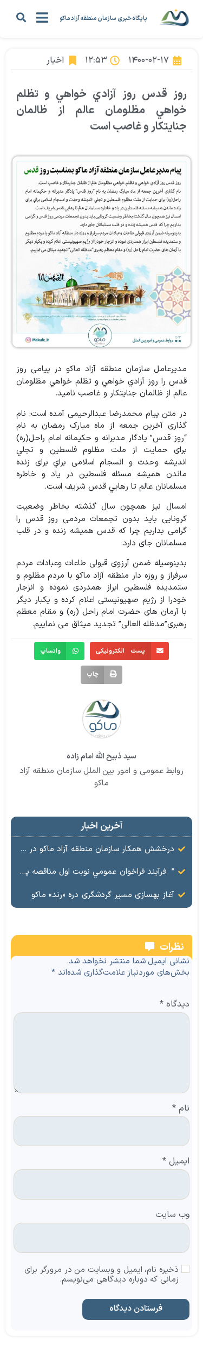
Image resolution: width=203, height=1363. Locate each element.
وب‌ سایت (172, 1215)
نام (180, 1109)
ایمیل (175, 1162)
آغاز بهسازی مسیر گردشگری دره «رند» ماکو (102, 895)
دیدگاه (174, 1005)
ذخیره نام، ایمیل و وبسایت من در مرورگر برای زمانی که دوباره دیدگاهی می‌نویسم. (101, 1275)
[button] (21, 17)
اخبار (55, 60)
